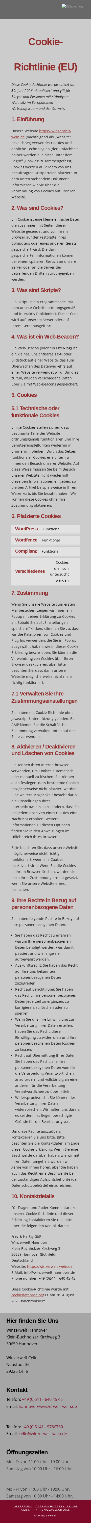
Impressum (22, 1506)
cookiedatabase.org (27, 1295)
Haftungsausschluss (51, 1509)
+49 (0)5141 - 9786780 (42, 1427)
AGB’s (25, 1509)
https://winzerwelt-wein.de (50, 1266)
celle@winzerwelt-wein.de (43, 1433)
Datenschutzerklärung (56, 1506)
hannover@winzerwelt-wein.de (48, 1406)
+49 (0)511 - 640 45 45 (42, 1399)
